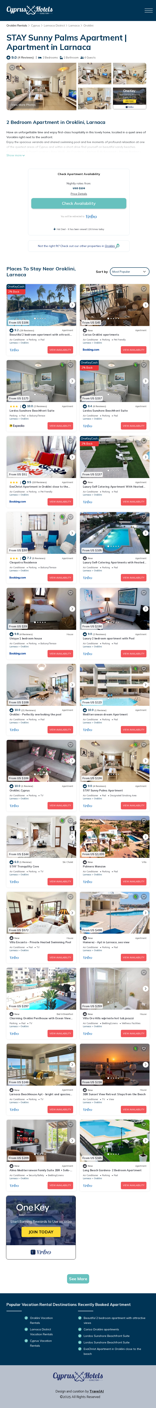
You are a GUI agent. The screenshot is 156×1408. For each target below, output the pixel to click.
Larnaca (74, 25)
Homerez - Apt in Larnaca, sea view (106, 942)
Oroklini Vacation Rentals (41, 1320)
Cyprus (35, 25)
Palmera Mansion (94, 866)
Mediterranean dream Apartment (105, 714)
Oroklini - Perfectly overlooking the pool (35, 714)
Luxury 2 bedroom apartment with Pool (108, 638)
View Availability (60, 349)
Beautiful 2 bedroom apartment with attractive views (114, 1320)
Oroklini (88, 25)
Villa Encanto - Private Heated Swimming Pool (40, 942)
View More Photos (23, 105)
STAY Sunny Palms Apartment (103, 790)
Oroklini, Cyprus (20, 790)
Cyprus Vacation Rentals (41, 1343)
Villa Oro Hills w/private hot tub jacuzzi (108, 1018)
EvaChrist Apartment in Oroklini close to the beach (112, 1351)
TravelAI (97, 1391)
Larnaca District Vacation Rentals (41, 1332)
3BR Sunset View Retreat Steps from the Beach (114, 1094)
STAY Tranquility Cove (24, 866)
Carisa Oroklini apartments (101, 334)
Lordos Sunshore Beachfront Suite (32, 410)
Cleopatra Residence (23, 562)
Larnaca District (54, 25)
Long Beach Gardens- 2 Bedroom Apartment (112, 1170)
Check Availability (79, 203)
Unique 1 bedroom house (26, 638)
